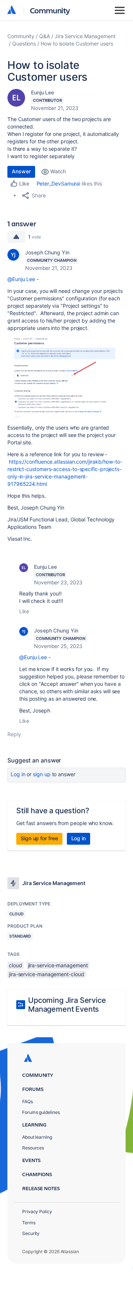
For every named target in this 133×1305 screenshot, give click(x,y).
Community (50, 10)
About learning (37, 1137)
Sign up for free (39, 838)
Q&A (44, 36)
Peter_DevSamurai (59, 183)
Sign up (41, 774)
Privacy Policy (37, 1211)
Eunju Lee (42, 92)
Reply (14, 734)
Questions (24, 43)
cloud (15, 965)
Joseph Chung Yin (47, 252)
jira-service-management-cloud (46, 974)
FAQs (27, 1101)
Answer (21, 171)
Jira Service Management (85, 36)
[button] (66, 377)
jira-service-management (58, 965)
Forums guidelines (41, 1112)
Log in (18, 774)
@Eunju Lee (21, 279)
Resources (33, 1148)
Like (24, 611)
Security (31, 1233)
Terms (28, 1222)
